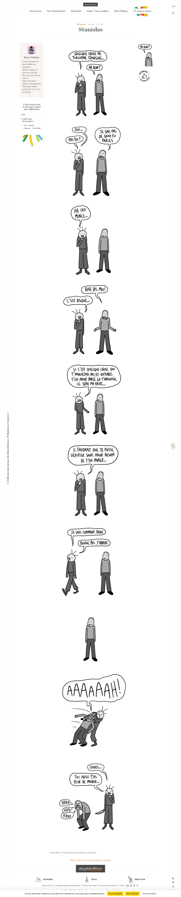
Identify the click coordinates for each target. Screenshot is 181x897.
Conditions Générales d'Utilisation (67, 885)
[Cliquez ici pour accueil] (90, 868)
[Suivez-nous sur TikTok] (173, 887)
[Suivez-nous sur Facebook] (137, 885)
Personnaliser (149, 893)
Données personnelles (108, 885)
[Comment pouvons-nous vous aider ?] (173, 446)
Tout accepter (115, 893)
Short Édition (121, 11)
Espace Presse (47, 885)
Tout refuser (132, 893)
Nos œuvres (35, 11)
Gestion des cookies (90, 885)
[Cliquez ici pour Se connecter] (173, 13)
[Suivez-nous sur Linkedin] (173, 878)
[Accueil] (90, 4)
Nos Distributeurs (56, 11)
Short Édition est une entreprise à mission (90, 860)
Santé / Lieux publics (98, 11)
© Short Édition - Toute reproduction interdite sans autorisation (73, 852)
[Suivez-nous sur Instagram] (173, 883)
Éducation (76, 11)
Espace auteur (144, 11)
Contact (121, 885)
